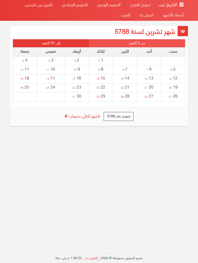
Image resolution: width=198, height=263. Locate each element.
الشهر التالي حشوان (84, 116)
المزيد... (124, 15)
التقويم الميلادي (75, 5)
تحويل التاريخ (140, 5)
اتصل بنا (146, 15)
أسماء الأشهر (173, 15)
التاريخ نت (168, 5)
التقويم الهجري (109, 5)
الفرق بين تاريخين (38, 5)
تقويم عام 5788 (118, 116)
